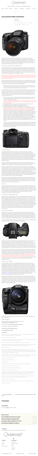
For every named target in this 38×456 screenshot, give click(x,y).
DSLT (27, 22)
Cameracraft (4, 428)
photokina (23, 24)
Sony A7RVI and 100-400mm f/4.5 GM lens (10, 423)
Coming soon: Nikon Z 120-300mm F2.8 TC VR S (11, 421)
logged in (7, 407)
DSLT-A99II (30, 22)
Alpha (21, 22)
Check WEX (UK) (4, 332)
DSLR (24, 22)
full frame (16, 24)
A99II (18, 22)
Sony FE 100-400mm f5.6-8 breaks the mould (10, 416)
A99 (15, 22)
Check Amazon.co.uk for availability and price (9, 328)
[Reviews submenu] (13, 8)
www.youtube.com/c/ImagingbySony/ (8, 322)
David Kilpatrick (16, 19)
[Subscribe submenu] (31, 8)
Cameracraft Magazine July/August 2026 (10, 419)
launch (20, 24)
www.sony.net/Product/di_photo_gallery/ (16, 324)
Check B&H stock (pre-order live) (7, 330)
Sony (27, 24)
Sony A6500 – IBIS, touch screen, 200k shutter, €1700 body (25, 394)
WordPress (34, 453)
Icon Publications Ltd (6, 453)
